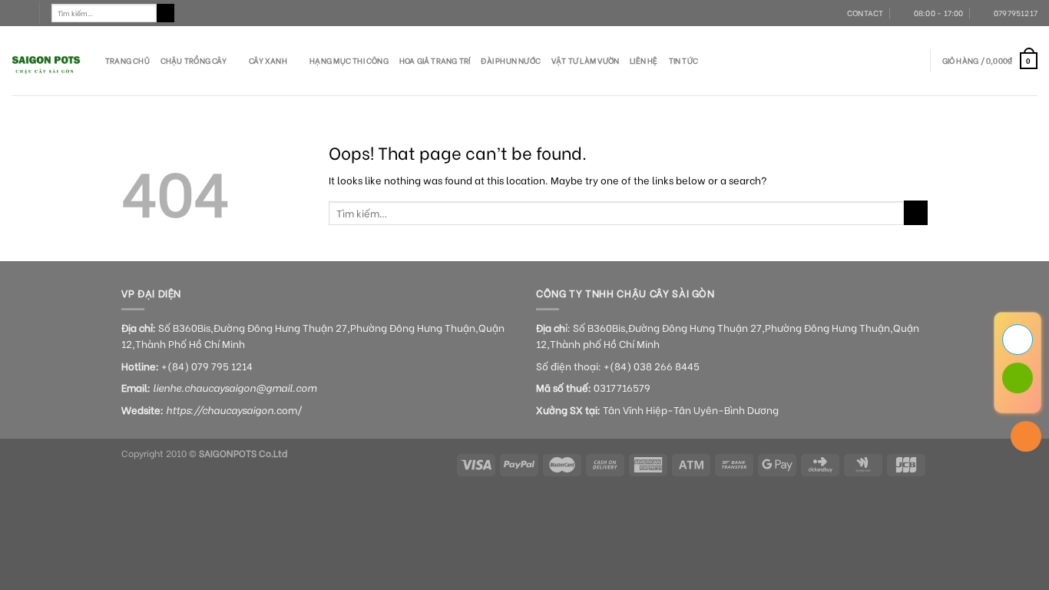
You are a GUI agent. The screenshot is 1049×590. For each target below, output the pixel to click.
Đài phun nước (511, 60)
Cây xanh (268, 60)
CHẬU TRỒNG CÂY (193, 60)
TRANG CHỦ (127, 60)
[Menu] (19, 13)
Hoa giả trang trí (435, 60)
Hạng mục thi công (349, 60)
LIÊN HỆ (643, 60)
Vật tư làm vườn (585, 60)
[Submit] (166, 13)
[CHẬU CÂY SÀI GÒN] (47, 60)
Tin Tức (683, 60)
